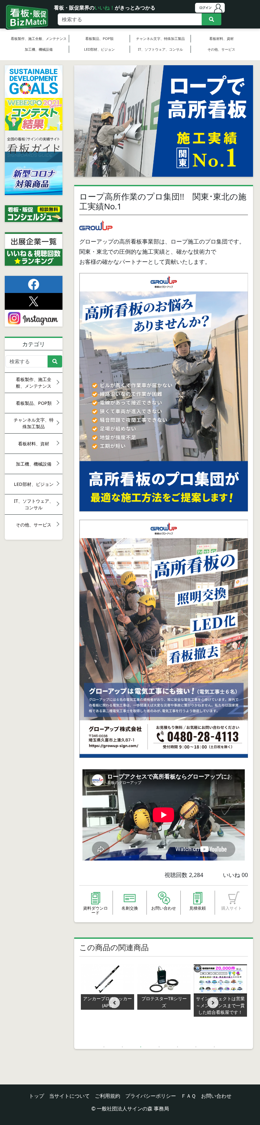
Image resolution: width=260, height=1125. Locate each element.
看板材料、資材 (221, 38)
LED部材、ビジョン (99, 49)
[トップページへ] (25, 9)
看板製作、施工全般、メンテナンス (39, 38)
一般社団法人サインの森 (125, 1108)
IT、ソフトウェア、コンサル (160, 49)
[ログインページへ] (210, 8)
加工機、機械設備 (39, 49)
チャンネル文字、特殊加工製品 (160, 38)
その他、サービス (221, 49)
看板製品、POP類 (99, 38)
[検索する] (211, 19)
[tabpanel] (164, 987)
